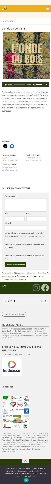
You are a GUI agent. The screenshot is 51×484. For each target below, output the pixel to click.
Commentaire (10, 196)
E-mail (29, 214)
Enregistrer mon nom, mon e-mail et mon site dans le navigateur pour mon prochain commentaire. (25, 234)
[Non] (47, 474)
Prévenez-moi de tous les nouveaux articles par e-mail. (24, 257)
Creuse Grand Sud (22, 445)
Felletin (28, 449)
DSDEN (31, 442)
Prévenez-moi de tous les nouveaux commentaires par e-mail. (24, 246)
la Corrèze (24, 442)
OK (26, 480)
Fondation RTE (41, 438)
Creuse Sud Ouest (8, 445)
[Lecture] (6, 84)
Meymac (22, 449)
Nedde (14, 451)
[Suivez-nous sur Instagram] (36, 288)
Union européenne (8, 433)
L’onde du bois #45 (9, 165)
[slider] (39, 84)
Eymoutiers (36, 449)
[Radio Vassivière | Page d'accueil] (6, 8)
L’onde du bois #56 (33, 155)
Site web (8, 223)
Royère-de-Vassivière (10, 449)
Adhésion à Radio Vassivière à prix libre (16, 354)
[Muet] (34, 84)
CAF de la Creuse (42, 442)
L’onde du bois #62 (9, 155)
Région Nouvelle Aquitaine (26, 435)
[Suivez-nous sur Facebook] (45, 288)
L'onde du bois (8, 21)
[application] (23, 84)
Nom (6, 214)
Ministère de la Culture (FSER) (26, 433)
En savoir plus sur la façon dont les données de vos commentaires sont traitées (25, 276)
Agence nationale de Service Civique (23, 438)
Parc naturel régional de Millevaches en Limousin (19, 440)
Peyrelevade (6, 451)
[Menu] (47, 8)
